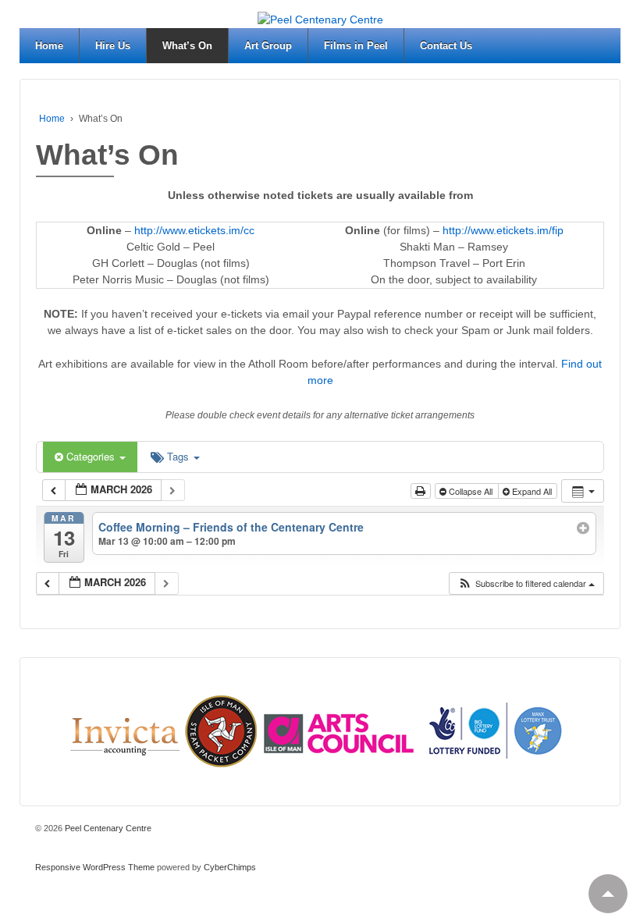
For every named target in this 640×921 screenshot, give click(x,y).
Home (49, 46)
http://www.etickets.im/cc (194, 230)
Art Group (268, 46)
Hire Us (112, 46)
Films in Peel (356, 46)
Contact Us (446, 46)
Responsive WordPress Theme (95, 867)
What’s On (187, 46)
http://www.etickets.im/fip (503, 230)
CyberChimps (230, 867)
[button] (526, 583)
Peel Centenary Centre (106, 828)
